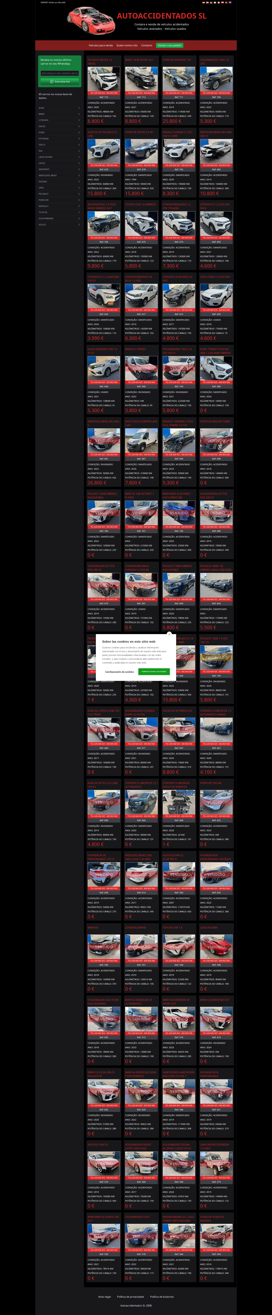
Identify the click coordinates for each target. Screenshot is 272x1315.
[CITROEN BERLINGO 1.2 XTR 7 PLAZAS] (179, 223)
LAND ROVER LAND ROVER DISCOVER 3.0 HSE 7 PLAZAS (178, 1076)
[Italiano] (219, 2)
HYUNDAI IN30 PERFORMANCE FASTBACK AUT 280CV (215, 859)
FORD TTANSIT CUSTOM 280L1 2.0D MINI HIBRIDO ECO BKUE (215, 352)
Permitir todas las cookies (154, 671)
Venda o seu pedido (169, 45)
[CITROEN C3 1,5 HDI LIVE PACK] (216, 223)
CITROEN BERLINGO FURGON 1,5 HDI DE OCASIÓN (137, 569)
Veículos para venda (101, 45)
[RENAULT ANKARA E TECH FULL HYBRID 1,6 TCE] (179, 440)
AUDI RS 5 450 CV (98, 1144)
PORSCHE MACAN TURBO (215, 421)
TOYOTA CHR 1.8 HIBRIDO (140, 204)
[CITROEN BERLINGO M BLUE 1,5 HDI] (141, 296)
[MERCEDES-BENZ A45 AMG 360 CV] (216, 151)
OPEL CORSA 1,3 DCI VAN (215, 277)
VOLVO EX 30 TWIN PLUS (177, 710)
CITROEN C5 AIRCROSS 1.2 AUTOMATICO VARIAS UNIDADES (215, 714)
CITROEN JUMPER (135, 927)
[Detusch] (211, 2)
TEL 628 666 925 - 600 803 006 (104, 93)
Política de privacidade (130, 1296)
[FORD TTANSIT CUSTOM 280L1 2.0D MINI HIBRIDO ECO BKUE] (216, 368)
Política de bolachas (162, 1296)
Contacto (146, 45)
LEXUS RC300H (209, 927)
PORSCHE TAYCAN (210, 783)
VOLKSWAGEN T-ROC (137, 1217)
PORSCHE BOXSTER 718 (177, 60)
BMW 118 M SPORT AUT (139, 60)
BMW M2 (93, 927)
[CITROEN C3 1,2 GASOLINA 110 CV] (104, 296)
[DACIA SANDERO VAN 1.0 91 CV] (104, 368)
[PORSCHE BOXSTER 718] (179, 79)
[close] (169, 634)
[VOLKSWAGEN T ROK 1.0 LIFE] (216, 79)
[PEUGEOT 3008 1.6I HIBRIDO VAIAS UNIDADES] (216, 585)
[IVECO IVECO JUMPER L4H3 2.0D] (141, 440)
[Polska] (222, 2)
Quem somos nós (127, 45)
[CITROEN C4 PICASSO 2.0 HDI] (179, 296)
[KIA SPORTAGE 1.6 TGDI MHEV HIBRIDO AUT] (104, 223)
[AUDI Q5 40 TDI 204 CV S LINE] (104, 151)
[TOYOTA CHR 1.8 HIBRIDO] (141, 223)
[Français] (215, 2)
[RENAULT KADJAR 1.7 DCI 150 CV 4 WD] (179, 151)
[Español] (203, 2)
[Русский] (230, 2)
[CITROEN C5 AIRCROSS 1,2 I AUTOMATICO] (141, 802)
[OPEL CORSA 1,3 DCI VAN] (216, 296)
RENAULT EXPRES (135, 349)
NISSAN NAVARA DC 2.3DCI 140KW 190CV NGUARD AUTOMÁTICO (178, 1220)
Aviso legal (104, 1296)
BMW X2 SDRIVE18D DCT (215, 1000)
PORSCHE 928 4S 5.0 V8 (139, 132)
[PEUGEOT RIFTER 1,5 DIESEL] (104, 79)
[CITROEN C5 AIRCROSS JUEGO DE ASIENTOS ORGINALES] (179, 802)
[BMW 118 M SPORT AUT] (141, 79)
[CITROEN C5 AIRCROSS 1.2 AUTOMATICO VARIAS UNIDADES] (216, 730)
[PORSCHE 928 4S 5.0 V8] (141, 151)
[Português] (226, 2)
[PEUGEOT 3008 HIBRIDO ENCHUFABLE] (179, 585)
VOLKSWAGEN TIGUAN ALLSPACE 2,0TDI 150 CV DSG (177, 1148)
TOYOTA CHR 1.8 (172, 927)
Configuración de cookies (119, 672)
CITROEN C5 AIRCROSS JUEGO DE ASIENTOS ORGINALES (176, 786)
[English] (207, 2)
